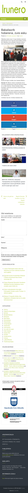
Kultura (6, 338)
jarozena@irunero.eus (7, 455)
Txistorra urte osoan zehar (9, 165)
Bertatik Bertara (8, 315)
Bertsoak (6, 317)
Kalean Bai (7, 333)
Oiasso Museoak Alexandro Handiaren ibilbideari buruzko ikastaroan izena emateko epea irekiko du (14, 284)
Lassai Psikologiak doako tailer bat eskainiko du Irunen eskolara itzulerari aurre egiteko (14, 270)
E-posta (3, 242)
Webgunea (4, 248)
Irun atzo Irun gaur (9, 329)
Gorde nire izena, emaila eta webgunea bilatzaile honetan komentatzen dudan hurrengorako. (14, 255)
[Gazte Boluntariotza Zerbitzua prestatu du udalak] (14, 141)
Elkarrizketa (7, 322)
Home (3, 23)
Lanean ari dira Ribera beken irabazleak (14, 367)
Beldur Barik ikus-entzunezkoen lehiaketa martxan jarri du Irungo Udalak (14, 352)
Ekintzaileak (7, 320)
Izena (3, 237)
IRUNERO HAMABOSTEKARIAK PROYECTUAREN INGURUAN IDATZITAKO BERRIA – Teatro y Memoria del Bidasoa (14, 364)
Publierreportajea (8, 341)
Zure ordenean (15, 356)
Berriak (6, 313)
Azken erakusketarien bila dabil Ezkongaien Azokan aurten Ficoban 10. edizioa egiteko (15, 291)
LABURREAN (8, 340)
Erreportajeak (7, 324)
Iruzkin (3, 220)
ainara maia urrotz (8, 358)
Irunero (3, 19)
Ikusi (3, 478)
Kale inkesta (7, 331)
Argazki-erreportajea (9, 311)
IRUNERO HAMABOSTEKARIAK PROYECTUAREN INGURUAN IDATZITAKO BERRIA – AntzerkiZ (14, 372)
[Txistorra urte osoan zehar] (14, 158)
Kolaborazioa (7, 336)
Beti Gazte (7, 318)
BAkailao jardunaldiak (21, 129)
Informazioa (9, 23)
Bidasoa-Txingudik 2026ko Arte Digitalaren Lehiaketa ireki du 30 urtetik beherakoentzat (14, 298)
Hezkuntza (7, 325)
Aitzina (6, 309)
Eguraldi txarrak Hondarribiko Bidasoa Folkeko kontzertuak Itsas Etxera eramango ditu (14, 277)
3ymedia (16, 490)
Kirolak (6, 334)
